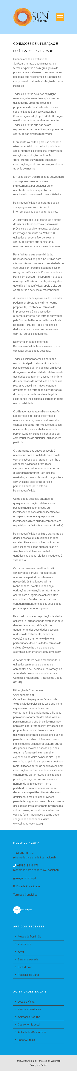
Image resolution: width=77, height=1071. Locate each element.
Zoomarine (24, 944)
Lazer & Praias (26, 1039)
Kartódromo (25, 967)
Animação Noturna (29, 1016)
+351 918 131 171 (27, 865)
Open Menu (60, 17)
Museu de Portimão (29, 936)
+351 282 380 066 (23, 853)
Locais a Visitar (27, 1001)
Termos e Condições (25, 894)
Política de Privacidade (26, 886)
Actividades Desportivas (32, 1032)
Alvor (21, 951)
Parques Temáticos (29, 1009)
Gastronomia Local (29, 1024)
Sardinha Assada (28, 959)
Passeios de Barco (29, 974)
